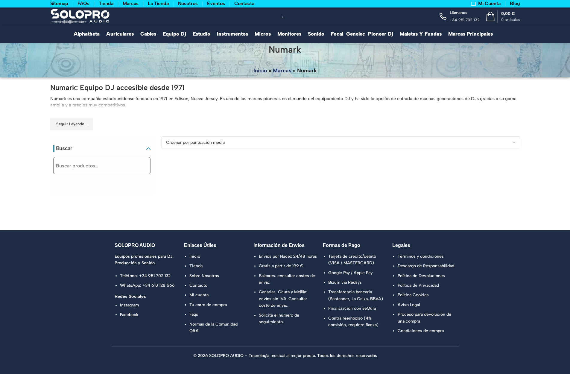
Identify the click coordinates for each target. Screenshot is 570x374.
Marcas (282, 70)
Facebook (129, 314)
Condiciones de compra (421, 330)
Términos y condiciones (421, 256)
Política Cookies (413, 294)
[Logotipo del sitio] (80, 16)
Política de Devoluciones (421, 275)
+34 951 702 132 (155, 275)
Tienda (196, 265)
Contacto (198, 285)
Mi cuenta (199, 294)
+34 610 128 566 (158, 285)
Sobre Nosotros (204, 275)
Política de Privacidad (418, 285)
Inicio (260, 70)
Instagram (129, 305)
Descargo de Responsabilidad (426, 265)
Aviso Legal (409, 304)
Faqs (193, 314)
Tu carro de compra (208, 304)
